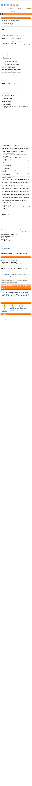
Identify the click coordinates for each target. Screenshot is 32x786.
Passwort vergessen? (14, 11)
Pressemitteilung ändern (21, 280)
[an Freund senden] (25, 232)
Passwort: (19, 8)
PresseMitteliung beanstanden (9, 282)
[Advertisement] (16, 127)
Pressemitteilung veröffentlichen (21, 309)
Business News (7, 248)
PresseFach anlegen (13, 309)
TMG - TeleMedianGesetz (21, 274)
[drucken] (20, 232)
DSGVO (18, 276)
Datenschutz (7, 276)
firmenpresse (11, 5)
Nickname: (10, 8)
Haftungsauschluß (6, 274)
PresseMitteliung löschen (8, 280)
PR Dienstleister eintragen (4, 309)
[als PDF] (23, 232)
